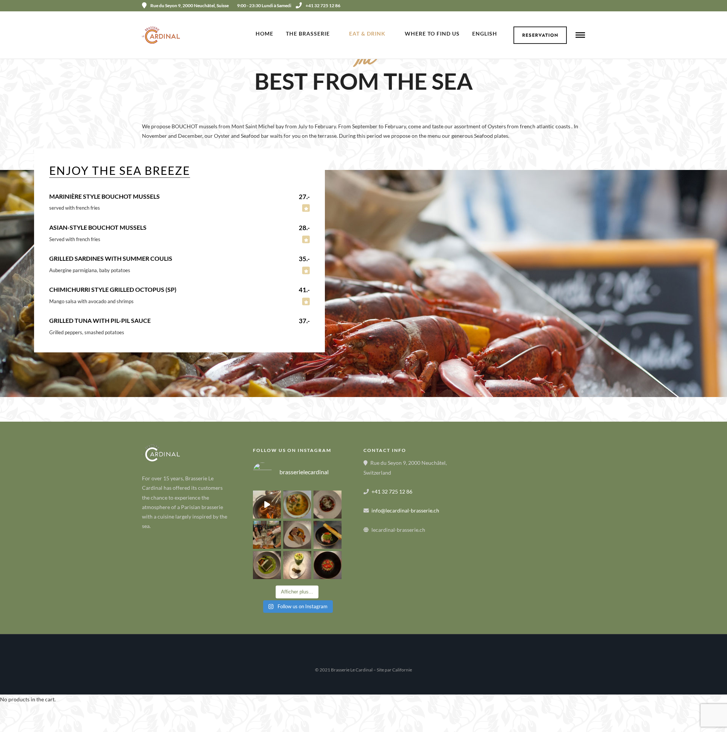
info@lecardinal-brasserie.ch (405, 510)
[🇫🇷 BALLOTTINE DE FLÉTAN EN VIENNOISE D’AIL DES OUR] (267, 565)
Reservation (540, 35)
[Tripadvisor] (582, 5)
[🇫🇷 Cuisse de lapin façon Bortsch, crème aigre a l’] (328, 505)
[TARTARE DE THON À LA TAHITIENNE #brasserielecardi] (328, 535)
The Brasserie (308, 33)
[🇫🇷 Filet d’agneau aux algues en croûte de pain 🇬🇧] (297, 535)
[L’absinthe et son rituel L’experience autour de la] (267, 535)
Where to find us (432, 33)
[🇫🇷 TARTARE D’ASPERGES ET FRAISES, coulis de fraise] (328, 565)
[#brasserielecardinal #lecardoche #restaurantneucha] (267, 505)
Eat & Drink (367, 33)
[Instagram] (572, 5)
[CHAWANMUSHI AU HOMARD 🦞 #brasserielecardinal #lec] (297, 505)
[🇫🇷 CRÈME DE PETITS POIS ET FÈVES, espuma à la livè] (297, 565)
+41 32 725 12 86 (323, 5)
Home (264, 33)
